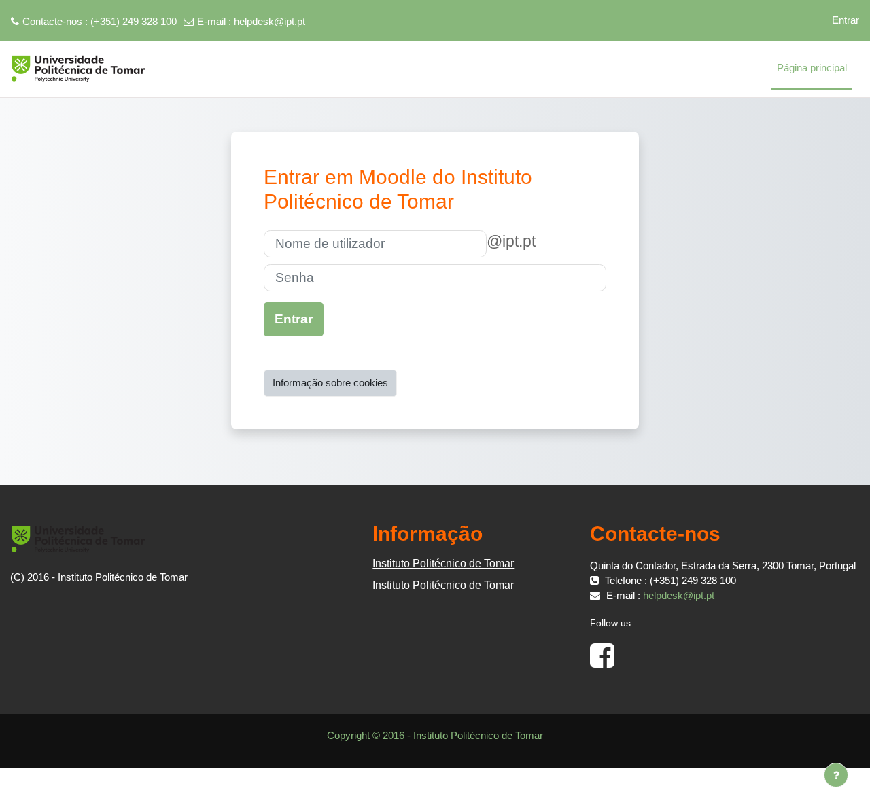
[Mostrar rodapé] (836, 775)
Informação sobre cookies (330, 383)
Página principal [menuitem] (812, 67)
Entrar (845, 20)
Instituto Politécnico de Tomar (443, 563)
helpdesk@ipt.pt (269, 21)
